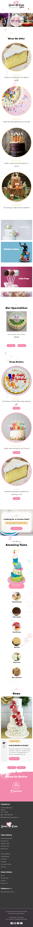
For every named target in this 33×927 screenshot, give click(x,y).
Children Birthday (5, 854)
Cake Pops (4, 859)
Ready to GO (4, 883)
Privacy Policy (20, 917)
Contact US (16, 528)
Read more (14, 758)
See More (16, 452)
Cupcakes (3, 861)
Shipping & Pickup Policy (21, 919)
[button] (3, 20)
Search (3, 875)
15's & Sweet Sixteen (6, 838)
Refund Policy (12, 917)
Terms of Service (10, 919)
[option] (16, 21)
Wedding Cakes (5, 846)
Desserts (16, 489)
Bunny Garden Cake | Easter (16, 334)
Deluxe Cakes (16, 161)
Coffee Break (16, 75)
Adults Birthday (5, 856)
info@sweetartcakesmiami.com (10, 817)
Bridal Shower (5, 841)
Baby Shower (4, 849)
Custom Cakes (16, 205)
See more (16, 408)
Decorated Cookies (6, 864)
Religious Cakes (5, 843)
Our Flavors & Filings (18, 745)
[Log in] (30, 10)
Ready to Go (16, 119)
